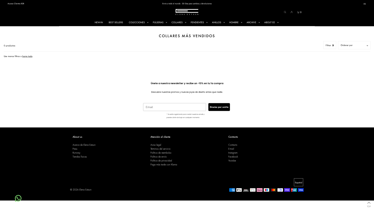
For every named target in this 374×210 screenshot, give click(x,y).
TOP (369, 206)
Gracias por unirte (219, 107)
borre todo (27, 56)
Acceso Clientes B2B (16, 3)
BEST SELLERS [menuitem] (116, 22)
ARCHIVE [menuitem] (251, 22)
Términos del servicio (160, 149)
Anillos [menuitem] (216, 22)
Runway (76, 153)
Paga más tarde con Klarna (163, 164)
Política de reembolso (160, 153)
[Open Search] (285, 12)
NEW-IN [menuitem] (99, 22)
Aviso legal (155, 145)
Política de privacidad (161, 161)
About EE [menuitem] (269, 22)
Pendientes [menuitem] (197, 22)
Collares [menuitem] (177, 22)
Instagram (233, 153)
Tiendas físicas (80, 157)
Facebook (233, 157)
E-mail (231, 149)
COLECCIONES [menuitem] (137, 22)
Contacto (232, 145)
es (365, 3)
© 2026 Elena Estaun (80, 190)
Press (75, 149)
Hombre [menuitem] (234, 22)
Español (298, 182)
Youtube (232, 161)
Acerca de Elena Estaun (84, 145)
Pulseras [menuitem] (158, 22)
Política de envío (158, 157)
